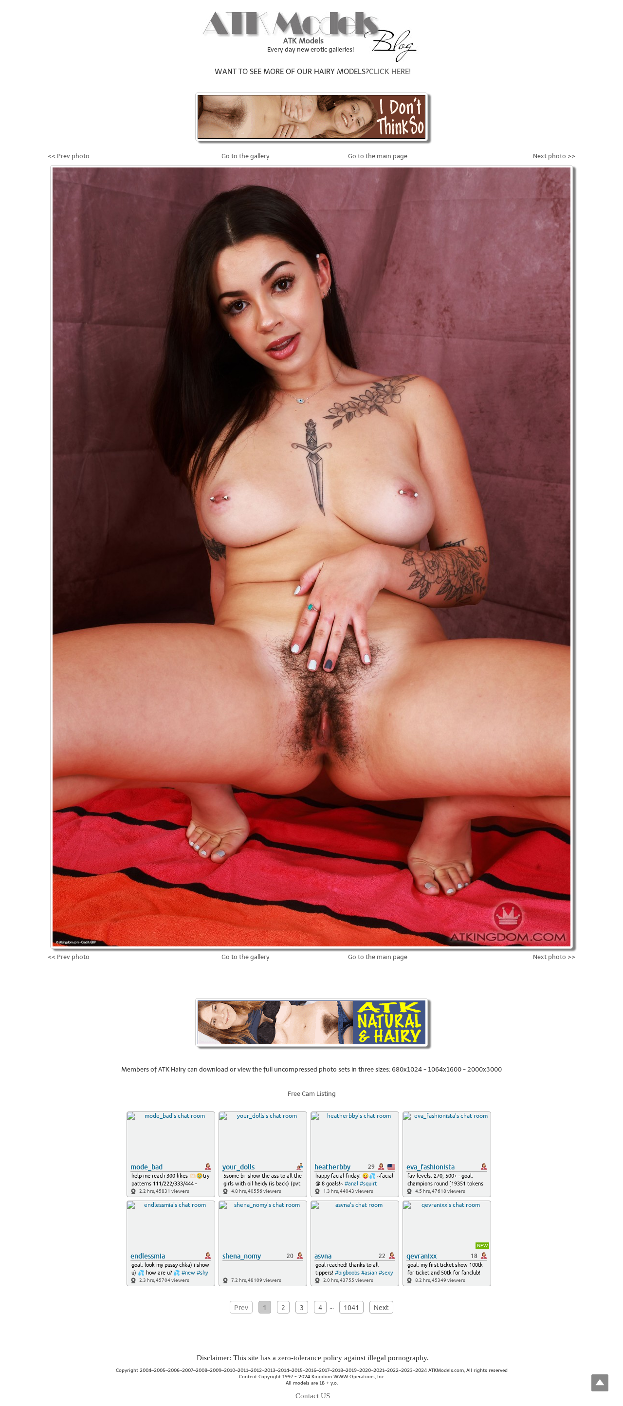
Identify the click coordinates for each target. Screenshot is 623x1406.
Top (599, 1382)
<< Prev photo (69, 156)
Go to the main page (377, 156)
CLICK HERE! (390, 71)
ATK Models (303, 41)
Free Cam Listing (312, 1093)
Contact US (312, 1396)
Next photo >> (554, 156)
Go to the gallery (245, 156)
